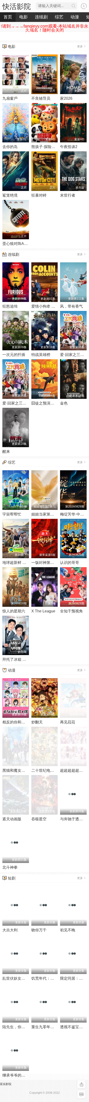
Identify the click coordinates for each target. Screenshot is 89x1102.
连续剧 (13, 254)
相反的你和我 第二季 (19, 722)
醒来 (6, 452)
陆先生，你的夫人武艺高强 (25, 1027)
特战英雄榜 (40, 355)
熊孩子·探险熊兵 (45, 147)
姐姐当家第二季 (44, 514)
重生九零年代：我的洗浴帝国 (56, 1027)
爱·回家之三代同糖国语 (22, 403)
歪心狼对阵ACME (17, 244)
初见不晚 (67, 930)
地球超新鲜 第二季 (18, 563)
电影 (11, 47)
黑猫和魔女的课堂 (17, 770)
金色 (64, 403)
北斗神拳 (10, 867)
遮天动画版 (11, 819)
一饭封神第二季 (44, 563)
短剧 (11, 878)
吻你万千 (39, 930)
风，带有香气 (71, 306)
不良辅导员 (40, 98)
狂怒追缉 (10, 306)
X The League (43, 611)
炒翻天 (37, 722)
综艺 (11, 462)
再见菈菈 (67, 722)
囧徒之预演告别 (44, 403)
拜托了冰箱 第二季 (18, 659)
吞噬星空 (39, 819)
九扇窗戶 (10, 98)
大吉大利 (10, 930)
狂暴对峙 (39, 195)
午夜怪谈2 (68, 147)
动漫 (11, 670)
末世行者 (67, 195)
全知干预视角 (71, 611)
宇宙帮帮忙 (11, 514)
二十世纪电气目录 (46, 770)
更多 (80, 46)
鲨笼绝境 (10, 195)
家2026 (66, 98)
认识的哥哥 (69, 563)
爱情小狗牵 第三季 (47, 306)
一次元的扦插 (13, 355)
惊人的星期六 (13, 611)
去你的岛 (10, 147)
